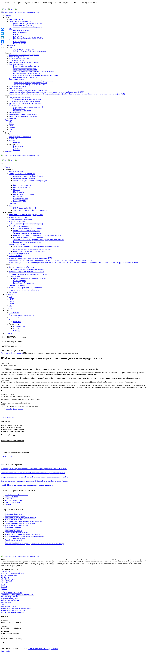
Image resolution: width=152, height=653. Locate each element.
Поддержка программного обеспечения (23, 116)
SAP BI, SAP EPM (11, 497)
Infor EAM (4, 583)
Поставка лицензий (16, 112)
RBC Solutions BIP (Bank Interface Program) (24, 62)
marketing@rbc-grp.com (14, 409)
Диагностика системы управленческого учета (29, 84)
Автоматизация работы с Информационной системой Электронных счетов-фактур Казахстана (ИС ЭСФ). (46, 92)
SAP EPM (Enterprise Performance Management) (29, 51)
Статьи (15, 148)
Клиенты (8, 131)
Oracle (11, 125)
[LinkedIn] (5, 38)
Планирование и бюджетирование (17, 532)
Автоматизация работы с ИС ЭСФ (13, 610)
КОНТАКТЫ (7, 456)
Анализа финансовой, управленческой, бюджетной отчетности (35, 75)
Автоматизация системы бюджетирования (24, 55)
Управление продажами (13, 531)
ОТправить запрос (8, 417)
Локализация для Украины (22, 25)
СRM (2, 604)
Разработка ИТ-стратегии (22, 111)
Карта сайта (5, 651)
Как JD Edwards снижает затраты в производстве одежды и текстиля (27, 485)
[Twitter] (5, 33)
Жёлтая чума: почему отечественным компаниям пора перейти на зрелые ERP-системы (34, 469)
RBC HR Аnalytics (15, 88)
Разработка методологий (17, 64)
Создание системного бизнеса (19, 98)
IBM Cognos (9, 498)
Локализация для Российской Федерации (27, 27)
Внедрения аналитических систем (25, 77)
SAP (10, 129)
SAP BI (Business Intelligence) (23, 49)
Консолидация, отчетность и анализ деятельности (22, 534)
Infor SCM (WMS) (19, 43)
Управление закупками (13, 527)
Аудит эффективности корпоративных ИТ (28, 107)
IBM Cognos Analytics (20, 32)
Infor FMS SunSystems (16, 40)
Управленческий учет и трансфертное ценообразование (24, 536)
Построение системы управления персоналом (25, 103)
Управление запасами (12, 529)
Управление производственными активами (24, 101)
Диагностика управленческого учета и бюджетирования (33, 81)
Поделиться (5, 45)
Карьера (12, 140)
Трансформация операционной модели (27, 99)
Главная (8, 16)
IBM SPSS (16, 34)
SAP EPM (4, 587)
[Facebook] (5, 29)
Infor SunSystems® (19, 42)
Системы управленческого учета (24, 68)
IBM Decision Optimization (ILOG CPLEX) (28, 38)
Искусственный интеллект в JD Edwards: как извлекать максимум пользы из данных (33, 473)
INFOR (11, 124)
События (16, 150)
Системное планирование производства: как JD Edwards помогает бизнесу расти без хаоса (34, 481)
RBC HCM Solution (16, 19)
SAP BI (3, 585)
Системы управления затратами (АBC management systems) (34, 71)
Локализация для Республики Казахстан (27, 23)
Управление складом (16, 60)
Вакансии (16, 142)
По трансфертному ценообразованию (26, 73)
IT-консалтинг (14, 105)
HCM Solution (5, 571)
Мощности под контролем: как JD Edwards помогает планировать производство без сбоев (34, 477)
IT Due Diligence (19, 109)
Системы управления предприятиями (43, 649)
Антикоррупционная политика (20, 137)
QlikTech (12, 127)
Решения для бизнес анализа (15, 538)
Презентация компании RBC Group (12, 440)
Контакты (8, 152)
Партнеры (8, 120)
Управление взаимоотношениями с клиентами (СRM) (28, 90)
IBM (10, 122)
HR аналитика (6, 603)
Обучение (12, 118)
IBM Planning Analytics (21, 30)
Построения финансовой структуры (26, 66)
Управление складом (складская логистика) (20, 518)
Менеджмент (13, 138)
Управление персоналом (17, 86)
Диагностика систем (16, 79)
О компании (13, 135)
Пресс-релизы (18, 146)
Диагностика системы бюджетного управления (30, 83)
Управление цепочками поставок (16, 525)
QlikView (12, 45)
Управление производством (19, 58)
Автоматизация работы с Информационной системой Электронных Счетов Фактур (34, 544)
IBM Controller (18, 36)
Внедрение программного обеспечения (23, 114)
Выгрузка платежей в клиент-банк (13, 612)
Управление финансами (17, 57)
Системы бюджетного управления (25, 70)
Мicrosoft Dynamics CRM (13, 500)
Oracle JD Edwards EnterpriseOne (20, 21)
